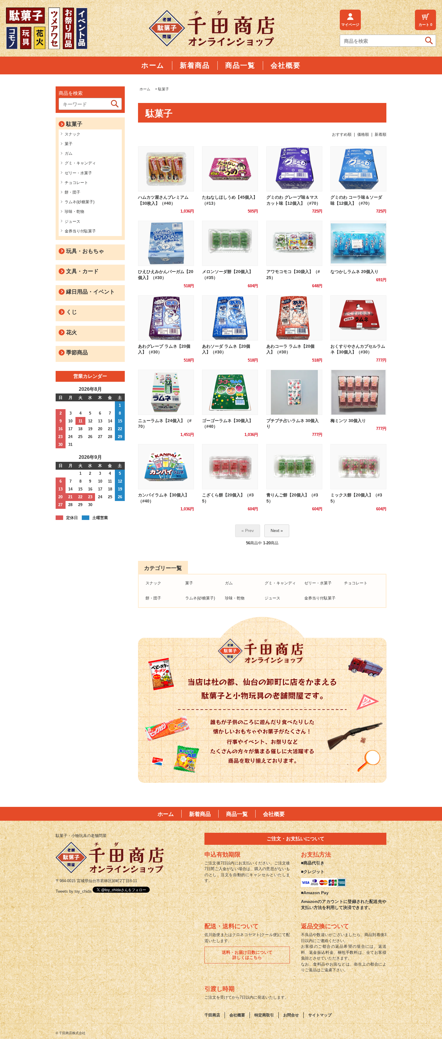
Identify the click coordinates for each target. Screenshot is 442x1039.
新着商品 (200, 814)
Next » (277, 530)
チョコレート (76, 182)
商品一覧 (237, 814)
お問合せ (291, 1015)
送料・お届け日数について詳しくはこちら (247, 955)
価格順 (363, 134)
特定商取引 (264, 1015)
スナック (72, 134)
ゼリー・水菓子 (78, 173)
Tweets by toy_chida (73, 891)
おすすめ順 (341, 134)
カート (425, 25)
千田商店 (212, 1015)
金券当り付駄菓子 (80, 231)
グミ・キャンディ (80, 163)
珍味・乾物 (74, 211)
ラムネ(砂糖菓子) (79, 202)
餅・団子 (72, 192)
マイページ (350, 25)
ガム (68, 153)
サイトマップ (320, 1015)
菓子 (68, 144)
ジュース (72, 221)
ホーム (145, 89)
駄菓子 (163, 89)
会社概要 (274, 814)
